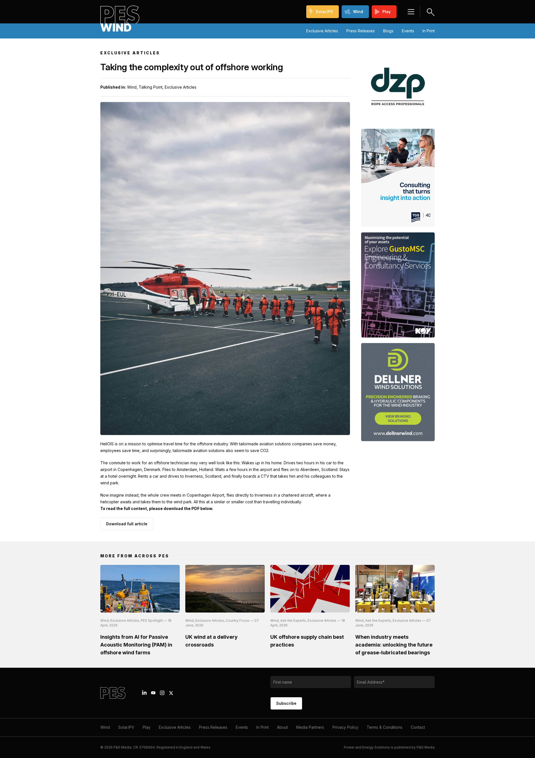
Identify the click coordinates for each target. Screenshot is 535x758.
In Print (428, 30)
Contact (418, 727)
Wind (358, 11)
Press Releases (360, 30)
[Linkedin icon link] (144, 692)
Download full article (126, 523)
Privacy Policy (345, 727)
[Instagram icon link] (162, 692)
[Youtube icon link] (153, 693)
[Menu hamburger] (411, 11)
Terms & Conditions (384, 727)
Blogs (388, 30)
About (282, 727)
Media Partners (310, 727)
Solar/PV (324, 11)
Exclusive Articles (322, 30)
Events (408, 30)
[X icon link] (171, 693)
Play (386, 11)
